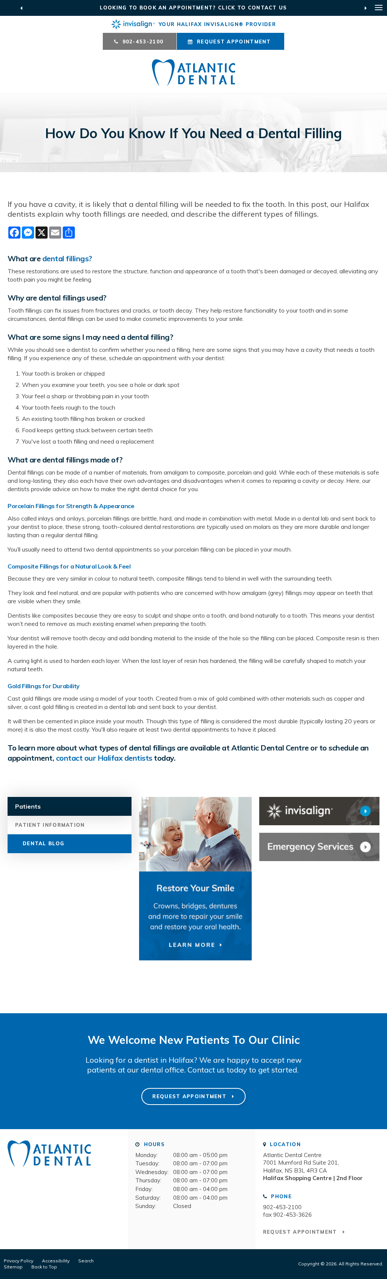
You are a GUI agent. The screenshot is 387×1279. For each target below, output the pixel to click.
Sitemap (13, 1267)
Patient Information (50, 825)
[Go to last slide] (21, 8)
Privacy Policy (18, 1261)
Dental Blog (43, 843)
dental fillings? (67, 258)
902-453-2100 (282, 1207)
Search (86, 1261)
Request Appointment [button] (234, 42)
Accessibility (56, 1261)
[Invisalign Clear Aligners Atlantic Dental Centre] (319, 811)
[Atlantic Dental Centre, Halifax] (49, 1170)
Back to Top (44, 1267)
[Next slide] (365, 8)
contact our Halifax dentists (104, 758)
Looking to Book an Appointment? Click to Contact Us (193, 8)
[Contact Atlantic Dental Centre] (319, 847)
